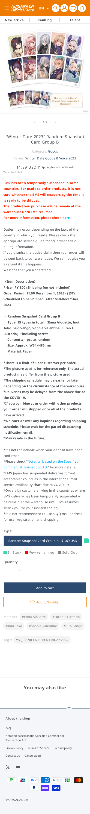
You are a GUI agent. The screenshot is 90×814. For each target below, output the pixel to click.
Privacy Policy (14, 748)
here (66, 217)
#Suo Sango (73, 626)
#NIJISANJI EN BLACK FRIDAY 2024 (42, 640)
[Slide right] (55, 122)
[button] (56, 8)
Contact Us (13, 756)
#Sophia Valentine (43, 626)
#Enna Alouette (34, 616)
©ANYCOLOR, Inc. (18, 799)
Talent (75, 20)
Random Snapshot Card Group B (42, 540)
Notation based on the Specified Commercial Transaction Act (35, 738)
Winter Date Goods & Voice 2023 (50, 158)
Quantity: (11, 562)
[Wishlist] (73, 8)
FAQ (8, 728)
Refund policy (63, 748)
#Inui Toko (14, 626)
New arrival (15, 20)
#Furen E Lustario (66, 616)
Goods (53, 151)
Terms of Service (39, 748)
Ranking (45, 20)
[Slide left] (35, 122)
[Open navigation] (8, 8)
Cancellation (32, 756)
